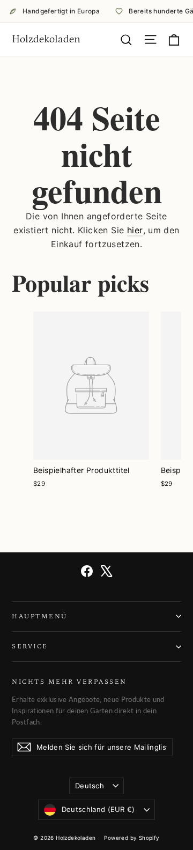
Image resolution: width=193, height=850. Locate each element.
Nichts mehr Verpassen (69, 681)
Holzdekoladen (46, 39)
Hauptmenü (40, 616)
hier (135, 230)
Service (30, 646)
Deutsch (89, 785)
